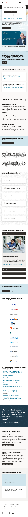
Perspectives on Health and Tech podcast (12, 386)
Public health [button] (6, 273)
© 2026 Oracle (4, 504)
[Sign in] (23, 2)
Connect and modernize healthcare (11, 380)
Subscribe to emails (5, 508)
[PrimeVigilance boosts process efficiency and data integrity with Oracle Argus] (14, 309)
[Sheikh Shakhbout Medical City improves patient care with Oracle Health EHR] (14, 314)
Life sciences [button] (6, 278)
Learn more (4, 62)
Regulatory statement (15, 291)
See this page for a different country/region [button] (13, 18)
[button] (2, 2)
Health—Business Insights (9, 378)
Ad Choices (12, 506)
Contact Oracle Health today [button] (10, 494)
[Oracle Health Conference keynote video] (14, 38)
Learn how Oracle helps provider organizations (12, 264)
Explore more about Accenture (8, 445)
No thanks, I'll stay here (9, 15)
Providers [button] (5, 233)
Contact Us (20, 508)
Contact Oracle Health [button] (6, 28)
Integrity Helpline (13, 508)
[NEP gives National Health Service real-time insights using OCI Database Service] (14, 337)
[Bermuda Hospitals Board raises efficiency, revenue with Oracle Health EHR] (14, 333)
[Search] (17, 2)
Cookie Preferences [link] (5, 506)
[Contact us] (25, 2)
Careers (16, 506)
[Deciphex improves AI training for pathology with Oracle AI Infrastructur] (14, 328)
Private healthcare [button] (7, 269)
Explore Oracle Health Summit (8, 142)
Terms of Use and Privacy (14, 504)
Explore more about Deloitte (7, 464)
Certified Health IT (6, 291)
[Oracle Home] (5, 2)
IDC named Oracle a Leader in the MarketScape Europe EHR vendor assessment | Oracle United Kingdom (12, 390)
